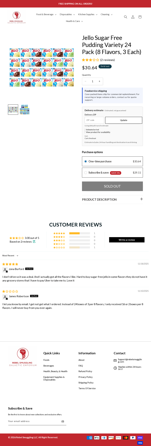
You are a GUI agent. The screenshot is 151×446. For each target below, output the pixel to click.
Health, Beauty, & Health (55, 371)
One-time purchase (99, 161)
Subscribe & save (104, 172)
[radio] (85, 161)
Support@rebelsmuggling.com (130, 360)
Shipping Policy (85, 382)
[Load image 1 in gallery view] (13, 110)
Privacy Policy (85, 377)
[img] (10, 264)
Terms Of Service (87, 388)
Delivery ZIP (90, 115)
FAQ (80, 365)
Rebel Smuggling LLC (26, 437)
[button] (46, 14)
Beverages (48, 365)
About (81, 360)
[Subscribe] (62, 421)
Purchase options (92, 152)
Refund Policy (85, 371)
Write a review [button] (127, 239)
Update (123, 120)
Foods (46, 360)
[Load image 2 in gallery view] (24, 110)
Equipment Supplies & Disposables (54, 378)
